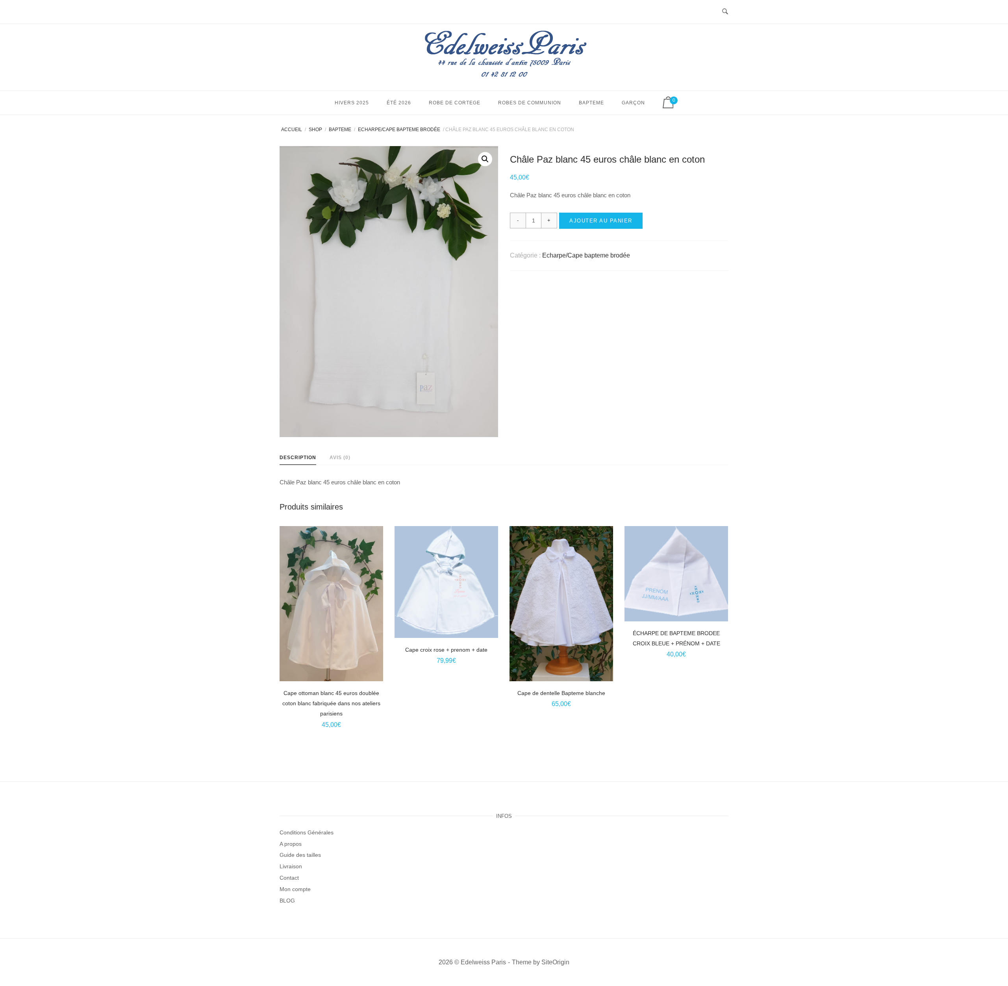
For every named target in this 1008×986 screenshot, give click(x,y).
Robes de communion (529, 103)
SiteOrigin (555, 962)
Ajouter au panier (600, 221)
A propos (291, 844)
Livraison (291, 866)
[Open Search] (725, 12)
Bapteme (591, 103)
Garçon (633, 103)
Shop (315, 129)
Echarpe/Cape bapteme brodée (399, 129)
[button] (485, 159)
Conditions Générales (307, 832)
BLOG (287, 900)
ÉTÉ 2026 (399, 103)
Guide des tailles (300, 855)
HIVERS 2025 (352, 103)
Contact (289, 878)
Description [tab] (298, 457)
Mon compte (295, 889)
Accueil (291, 129)
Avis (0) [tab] (340, 457)
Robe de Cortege (454, 103)
